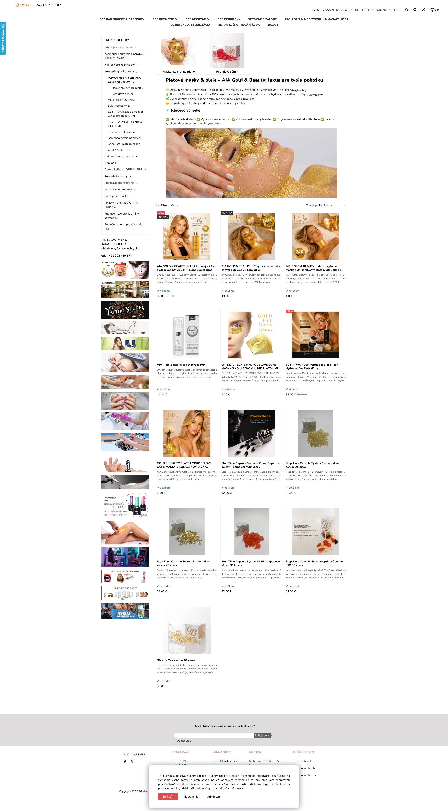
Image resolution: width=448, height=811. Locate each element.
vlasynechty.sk (302, 761)
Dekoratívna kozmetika (118, 156)
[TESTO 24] (125, 611)
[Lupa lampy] (125, 362)
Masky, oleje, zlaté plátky (127, 88)
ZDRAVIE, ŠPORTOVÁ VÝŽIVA (239, 25)
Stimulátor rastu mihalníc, (124, 144)
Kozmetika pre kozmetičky (120, 71)
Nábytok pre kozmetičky (119, 65)
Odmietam (214, 797)
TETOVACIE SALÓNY (262, 19)
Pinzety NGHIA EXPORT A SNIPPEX (121, 205)
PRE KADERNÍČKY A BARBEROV (122, 19)
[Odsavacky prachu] (125, 442)
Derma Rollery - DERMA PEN (123, 169)
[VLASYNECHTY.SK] (125, 762)
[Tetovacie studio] (125, 310)
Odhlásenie (184, 741)
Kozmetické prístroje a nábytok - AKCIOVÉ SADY (124, 56)
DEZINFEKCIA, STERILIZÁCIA (190, 25)
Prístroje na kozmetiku (118, 47)
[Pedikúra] (125, 382)
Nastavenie (191, 797)
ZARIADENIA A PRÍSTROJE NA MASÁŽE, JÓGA (317, 19)
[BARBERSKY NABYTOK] (125, 290)
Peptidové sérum (122, 94)
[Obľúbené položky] (414, 10)
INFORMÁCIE (362, 10)
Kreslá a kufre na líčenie (119, 183)
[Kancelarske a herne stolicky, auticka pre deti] (125, 557)
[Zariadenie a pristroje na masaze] (125, 328)
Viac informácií (234, 788)
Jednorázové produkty (118, 189)
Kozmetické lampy (115, 176)
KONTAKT (381, 10)
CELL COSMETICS (119, 150)
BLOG (396, 10)
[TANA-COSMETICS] (125, 344)
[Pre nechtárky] (125, 401)
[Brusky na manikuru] (125, 463)
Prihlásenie (262, 735)
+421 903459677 (268, 761)
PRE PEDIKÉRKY (229, 19)
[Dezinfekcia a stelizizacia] (125, 421)
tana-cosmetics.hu (304, 768)
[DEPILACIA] (125, 532)
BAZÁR (273, 25)
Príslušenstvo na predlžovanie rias (123, 227)
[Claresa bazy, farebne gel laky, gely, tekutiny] (125, 505)
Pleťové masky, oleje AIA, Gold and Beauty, (124, 80)
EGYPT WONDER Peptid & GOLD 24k (125, 124)
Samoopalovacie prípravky (124, 138)
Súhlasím (168, 797)
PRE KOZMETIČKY (165, 19)
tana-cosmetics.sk (304, 775)
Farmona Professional (121, 132)
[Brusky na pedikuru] (125, 482)
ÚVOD (315, 10)
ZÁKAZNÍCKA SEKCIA (336, 10)
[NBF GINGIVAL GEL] (125, 576)
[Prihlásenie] (423, 9)
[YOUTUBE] (131, 762)
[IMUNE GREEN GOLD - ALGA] (125, 593)
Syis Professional (119, 106)
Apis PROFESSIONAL (121, 100)
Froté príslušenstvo (116, 196)
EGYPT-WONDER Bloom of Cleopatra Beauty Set (125, 114)
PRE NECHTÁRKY (197, 19)
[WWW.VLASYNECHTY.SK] (38, 5)
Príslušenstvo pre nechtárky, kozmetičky (122, 216)
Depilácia (110, 163)
